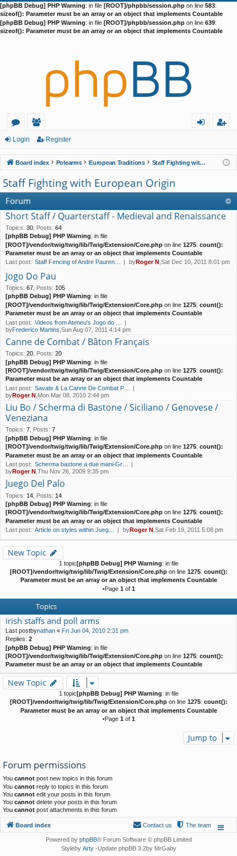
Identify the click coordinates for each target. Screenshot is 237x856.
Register (58, 139)
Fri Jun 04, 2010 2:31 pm (95, 630)
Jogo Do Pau (31, 276)
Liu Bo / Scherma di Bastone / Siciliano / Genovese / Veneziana (112, 413)
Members (38, 124)
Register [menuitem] (224, 124)
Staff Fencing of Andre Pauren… (78, 262)
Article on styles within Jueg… (75, 529)
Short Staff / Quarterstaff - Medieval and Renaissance (116, 216)
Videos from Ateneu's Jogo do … (78, 322)
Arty (88, 848)
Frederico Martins (36, 329)
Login (21, 139)
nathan (46, 630)
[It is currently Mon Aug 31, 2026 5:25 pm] (226, 162)
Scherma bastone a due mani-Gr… (81, 464)
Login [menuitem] (203, 124)
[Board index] (118, 74)
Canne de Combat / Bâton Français (77, 342)
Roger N (147, 262)
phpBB (88, 839)
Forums (18, 124)
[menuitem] (193, 825)
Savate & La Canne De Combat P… (82, 388)
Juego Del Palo (35, 483)
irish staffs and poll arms (52, 621)
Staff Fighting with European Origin (89, 183)
